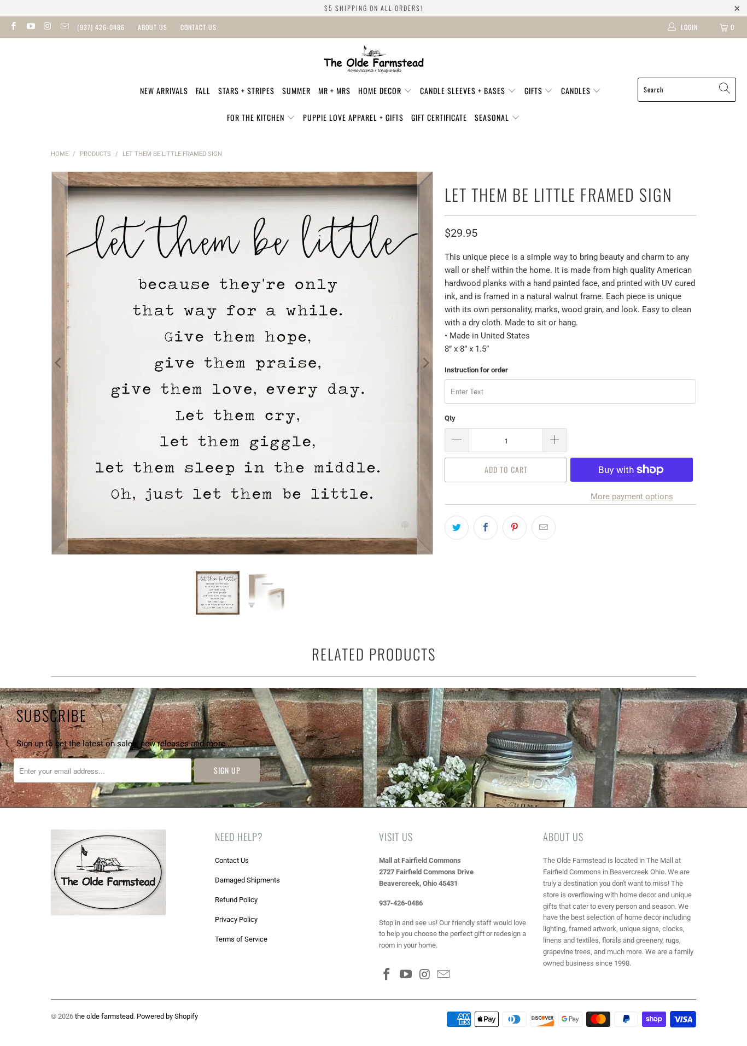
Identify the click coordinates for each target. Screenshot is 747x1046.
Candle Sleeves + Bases (463, 90)
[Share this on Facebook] (486, 528)
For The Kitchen (257, 117)
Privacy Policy (236, 919)
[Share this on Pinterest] (515, 528)
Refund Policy (236, 900)
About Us (152, 27)
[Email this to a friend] (544, 528)
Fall (203, 90)
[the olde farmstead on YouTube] (29, 27)
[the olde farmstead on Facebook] (12, 27)
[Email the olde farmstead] (64, 27)
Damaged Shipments (247, 880)
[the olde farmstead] (374, 61)
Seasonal (493, 117)
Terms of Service (241, 939)
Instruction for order (476, 370)
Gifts (534, 90)
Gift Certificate (439, 117)
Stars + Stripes (246, 90)
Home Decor (381, 90)
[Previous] (59, 363)
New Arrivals (164, 90)
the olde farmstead (104, 1016)
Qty (450, 418)
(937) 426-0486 (101, 27)
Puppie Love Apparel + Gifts (353, 117)
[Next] (425, 363)
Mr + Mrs (334, 90)
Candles (577, 90)
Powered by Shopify (167, 1016)
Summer (296, 90)
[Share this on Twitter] (457, 528)
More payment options (632, 496)
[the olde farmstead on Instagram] (47, 27)
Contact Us (198, 27)
